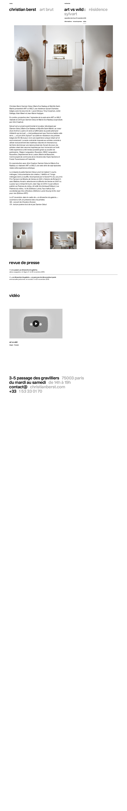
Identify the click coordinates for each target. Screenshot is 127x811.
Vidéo (84, 21)
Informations (68, 21)
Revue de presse (77, 21)
